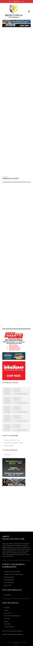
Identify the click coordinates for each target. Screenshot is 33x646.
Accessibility (7, 607)
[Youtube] (20, 1)
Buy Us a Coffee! (8, 613)
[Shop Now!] (13, 370)
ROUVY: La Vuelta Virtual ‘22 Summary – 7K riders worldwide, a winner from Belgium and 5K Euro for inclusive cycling (15, 206)
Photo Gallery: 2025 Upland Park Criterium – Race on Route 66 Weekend (14, 123)
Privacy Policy (7, 624)
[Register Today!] (13, 356)
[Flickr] (12, 1)
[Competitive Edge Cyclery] (13, 467)
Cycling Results (7, 454)
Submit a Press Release (9, 579)
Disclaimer (6, 621)
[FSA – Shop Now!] (16, 25)
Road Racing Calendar (9, 445)
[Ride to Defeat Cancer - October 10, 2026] (16, 21)
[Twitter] (17, 1)
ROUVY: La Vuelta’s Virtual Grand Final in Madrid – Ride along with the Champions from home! (15, 228)
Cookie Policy (7, 618)
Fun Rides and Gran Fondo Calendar (12, 440)
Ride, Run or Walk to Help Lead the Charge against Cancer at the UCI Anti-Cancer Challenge (15, 279)
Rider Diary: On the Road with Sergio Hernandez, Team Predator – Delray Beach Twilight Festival (16, 51)
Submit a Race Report (9, 582)
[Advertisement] (13, 497)
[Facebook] (9, 1)
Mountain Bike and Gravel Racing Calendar (13, 442)
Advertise (6, 610)
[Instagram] (15, 1)
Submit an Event (7, 585)
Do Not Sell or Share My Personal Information (12, 634)
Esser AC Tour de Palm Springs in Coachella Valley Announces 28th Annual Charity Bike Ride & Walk (15, 87)
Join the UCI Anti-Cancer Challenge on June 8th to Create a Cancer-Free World (16, 141)
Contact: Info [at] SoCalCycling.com (12, 615)
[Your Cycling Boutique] (13, 482)
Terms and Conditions (9, 626)
